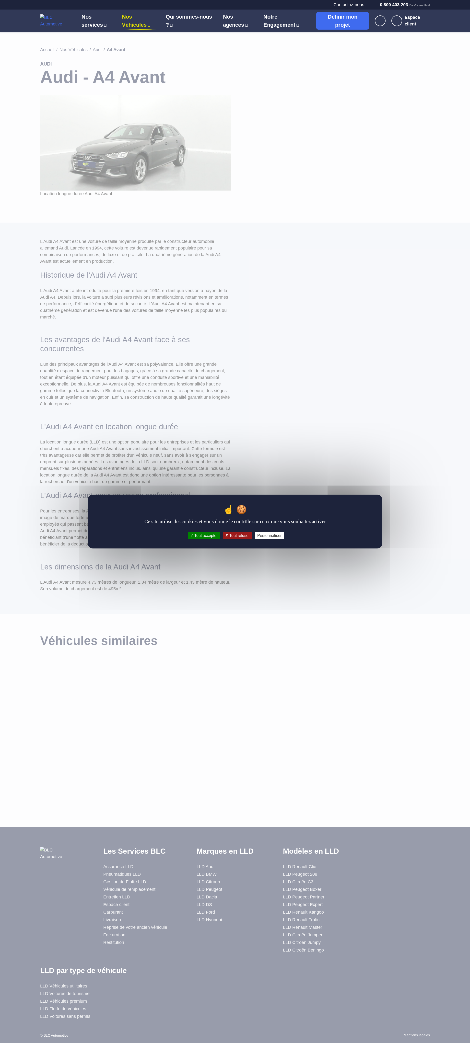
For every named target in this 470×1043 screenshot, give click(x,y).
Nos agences (233, 21)
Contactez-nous (348, 4)
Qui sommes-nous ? (189, 21)
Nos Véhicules (134, 21)
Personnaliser (269, 535)
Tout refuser (239, 535)
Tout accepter (205, 535)
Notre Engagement (279, 21)
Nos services (92, 21)
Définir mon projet (342, 21)
